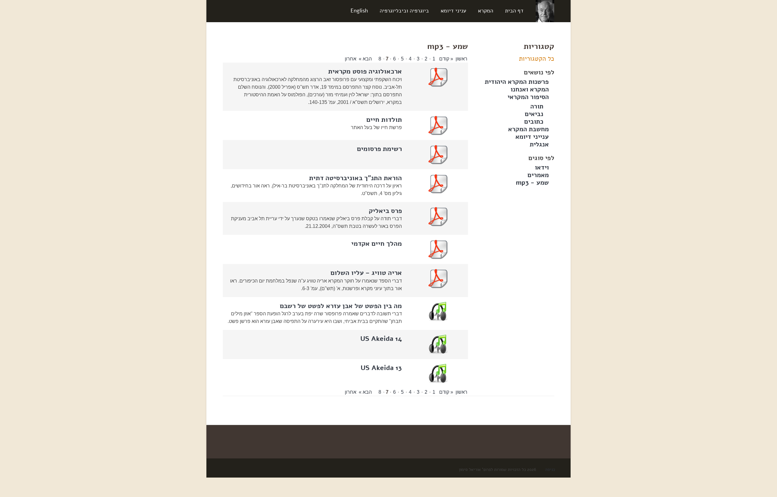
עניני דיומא (453, 10)
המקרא (485, 10)
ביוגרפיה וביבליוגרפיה (404, 10)
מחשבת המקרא (528, 129)
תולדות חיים (384, 119)
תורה (536, 106)
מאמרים (538, 175)
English (359, 10)
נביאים (534, 113)
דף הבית (514, 10)
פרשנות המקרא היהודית (517, 81)
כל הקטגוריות (536, 58)
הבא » (366, 58)
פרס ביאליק (385, 210)
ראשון (461, 58)
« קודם (445, 58)
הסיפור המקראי (528, 96)
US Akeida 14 (381, 338)
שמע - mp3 (532, 182)
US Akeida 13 (381, 367)
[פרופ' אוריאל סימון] (545, 10)
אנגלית (539, 144)
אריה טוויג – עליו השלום (366, 272)
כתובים (533, 121)
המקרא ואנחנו (530, 89)
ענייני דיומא (532, 136)
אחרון (350, 58)
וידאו (542, 167)
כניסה (550, 469)
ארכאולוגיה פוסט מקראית (365, 71)
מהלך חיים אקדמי (376, 243)
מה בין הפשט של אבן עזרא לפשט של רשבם (341, 305)
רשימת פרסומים (379, 148)
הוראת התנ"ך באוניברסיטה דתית (355, 178)
